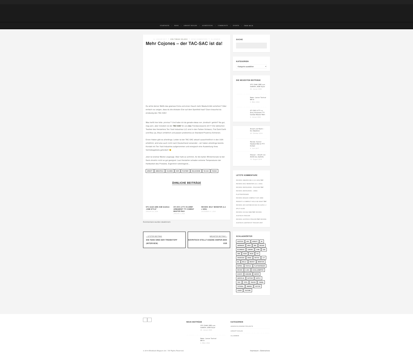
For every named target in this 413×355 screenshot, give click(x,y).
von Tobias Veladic (179, 39)
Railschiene (196, 171)
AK (262, 241)
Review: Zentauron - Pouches (248, 187)
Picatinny (185, 171)
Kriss (249, 257)
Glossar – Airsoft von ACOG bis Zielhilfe (258, 156)
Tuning (261, 282)
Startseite (164, 25)
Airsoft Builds (190, 25)
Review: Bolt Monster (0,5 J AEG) (249, 184)
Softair (250, 278)
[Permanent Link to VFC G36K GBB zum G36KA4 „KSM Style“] (159, 204)
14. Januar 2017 (160, 39)
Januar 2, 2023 (179, 213)
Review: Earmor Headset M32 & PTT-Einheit (257, 144)
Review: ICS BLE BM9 (244, 212)
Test (239, 282)
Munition (261, 262)
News (176, 25)
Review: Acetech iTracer (246, 219)
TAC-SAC (177, 126)
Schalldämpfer (258, 270)
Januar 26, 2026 (152, 211)
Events (236, 25)
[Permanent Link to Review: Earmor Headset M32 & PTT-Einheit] (242, 148)
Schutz (239, 274)
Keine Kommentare (199, 39)
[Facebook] (144, 2)
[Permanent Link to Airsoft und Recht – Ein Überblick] (242, 135)
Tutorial (240, 286)
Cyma (258, 249)
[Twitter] (148, 2)
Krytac (256, 257)
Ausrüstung (207, 25)
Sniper (256, 274)
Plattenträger (259, 266)
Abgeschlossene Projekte (242, 326)
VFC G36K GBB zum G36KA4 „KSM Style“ (257, 85)
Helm (251, 253)
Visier (239, 290)
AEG (247, 241)
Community (223, 25)
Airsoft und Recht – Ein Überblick (257, 130)
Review (239, 270)
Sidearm (248, 274)
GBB (238, 253)
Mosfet (252, 262)
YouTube (248, 290)
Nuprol (240, 266)
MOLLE (244, 262)
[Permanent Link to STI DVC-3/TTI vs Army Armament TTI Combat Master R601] (186, 204)
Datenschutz (265, 351)
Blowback (240, 249)
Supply (258, 278)
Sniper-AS (240, 278)
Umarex (249, 286)
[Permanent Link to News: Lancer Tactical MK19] (242, 104)
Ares (249, 245)
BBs (255, 245)
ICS (257, 253)
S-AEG (247, 270)
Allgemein (215, 39)
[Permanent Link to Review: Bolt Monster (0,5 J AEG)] (214, 204)
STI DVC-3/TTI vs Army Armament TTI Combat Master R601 (183, 209)
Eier (177, 171)
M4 (238, 262)
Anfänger (240, 245)
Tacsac (214, 171)
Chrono (250, 249)
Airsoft (150, 171)
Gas (264, 249)
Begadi (262, 245)
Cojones (170, 171)
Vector (257, 286)
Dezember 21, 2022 (208, 211)
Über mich (248, 25)
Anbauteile (160, 171)
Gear (245, 253)
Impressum (254, 351)
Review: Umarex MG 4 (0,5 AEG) (248, 180)
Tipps (245, 282)
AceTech (240, 241)
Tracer (253, 282)
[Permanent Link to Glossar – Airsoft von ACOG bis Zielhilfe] (242, 161)
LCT (264, 257)
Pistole (248, 266)
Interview (240, 257)
